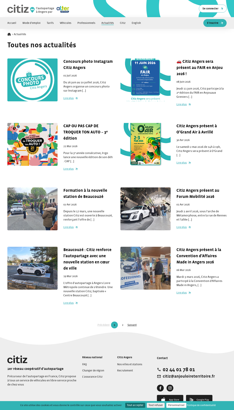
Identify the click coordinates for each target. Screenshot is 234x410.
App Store (174, 400)
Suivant (132, 324)
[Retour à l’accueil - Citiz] (50, 8)
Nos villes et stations (129, 364)
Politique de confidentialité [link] (201, 405)
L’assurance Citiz (92, 376)
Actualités (107, 23)
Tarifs (50, 23)
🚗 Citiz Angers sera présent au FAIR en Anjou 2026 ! (199, 68)
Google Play (202, 400)
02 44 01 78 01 (179, 369)
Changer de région (93, 370)
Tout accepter (135, 405)
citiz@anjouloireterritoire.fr (189, 376)
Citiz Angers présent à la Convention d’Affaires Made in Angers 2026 (198, 256)
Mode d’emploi (31, 23)
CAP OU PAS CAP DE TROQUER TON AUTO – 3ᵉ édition (85, 132)
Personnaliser (176, 405)
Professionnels (86, 23)
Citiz (123, 23)
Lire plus (68, 98)
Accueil (11, 23)
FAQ (84, 364)
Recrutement (125, 370)
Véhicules (65, 23)
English (136, 23)
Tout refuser (156, 405)
